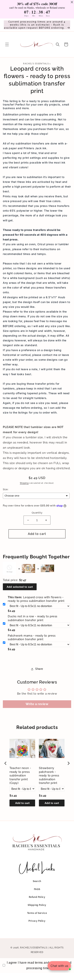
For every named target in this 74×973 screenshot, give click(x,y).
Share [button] (39, 668)
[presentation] (5, 763)
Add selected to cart (20, 586)
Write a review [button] (37, 704)
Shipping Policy (37, 905)
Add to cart (22, 803)
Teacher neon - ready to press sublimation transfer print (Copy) (20, 775)
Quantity (37, 512)
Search (37, 881)
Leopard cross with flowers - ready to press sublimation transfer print (36, 599)
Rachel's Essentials (33, 947)
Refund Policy (37, 897)
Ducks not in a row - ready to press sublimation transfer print (32, 618)
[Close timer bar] (72, 2)
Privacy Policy (36, 921)
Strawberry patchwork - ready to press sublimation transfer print (49, 775)
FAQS (37, 889)
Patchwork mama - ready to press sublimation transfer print (32, 637)
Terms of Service (37, 913)
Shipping (24, 483)
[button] (7, 44)
